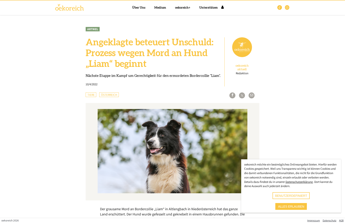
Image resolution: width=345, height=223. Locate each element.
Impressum (313, 220)
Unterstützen (208, 7)
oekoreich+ (182, 7)
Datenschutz (329, 220)
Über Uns (138, 7)
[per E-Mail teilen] (252, 95)
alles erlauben (291, 206)
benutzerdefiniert (291, 195)
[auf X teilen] (242, 95)
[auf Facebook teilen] (232, 95)
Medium (160, 7)
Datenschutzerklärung (299, 182)
